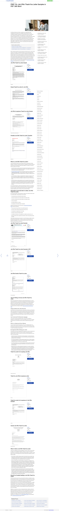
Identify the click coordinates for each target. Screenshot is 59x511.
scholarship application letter (16, 495)
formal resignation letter (24, 494)
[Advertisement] (29, 13)
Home (11, 2)
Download (30, 69)
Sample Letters (14, 2)
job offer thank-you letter (15, 171)
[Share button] (7, 255)
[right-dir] (57, 255)
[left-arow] (1, 255)
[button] (53, 0)
